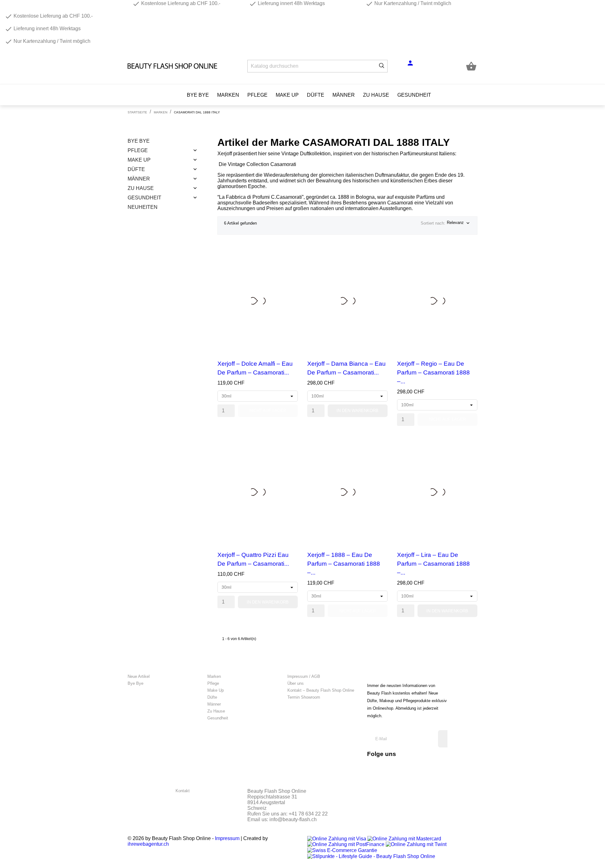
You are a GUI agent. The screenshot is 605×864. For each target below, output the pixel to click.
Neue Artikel (139, 676)
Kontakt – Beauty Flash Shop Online (320, 690)
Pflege (257, 95)
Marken (228, 95)
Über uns (295, 683)
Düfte (315, 95)
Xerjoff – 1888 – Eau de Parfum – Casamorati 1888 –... (343, 564)
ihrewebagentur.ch (148, 844)
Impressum (227, 838)
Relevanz (459, 223)
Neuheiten (143, 207)
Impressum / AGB (303, 676)
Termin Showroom (303, 697)
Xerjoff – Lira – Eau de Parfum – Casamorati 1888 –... (433, 564)
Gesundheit (414, 95)
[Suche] (381, 66)
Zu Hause (376, 95)
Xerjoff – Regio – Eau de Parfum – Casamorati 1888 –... (433, 372)
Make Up (287, 95)
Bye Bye (198, 95)
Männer (343, 95)
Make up (139, 160)
